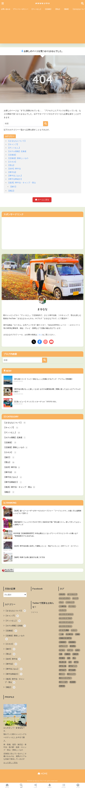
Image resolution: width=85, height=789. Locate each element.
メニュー (64, 787)
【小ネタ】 (12, 162)
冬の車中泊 (69, 634)
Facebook (37, 589)
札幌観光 (67, 654)
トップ (78, 787)
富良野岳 (72, 646)
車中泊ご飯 (62, 666)
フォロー (49, 787)
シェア (35, 787)
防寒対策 (62, 686)
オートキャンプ (72, 594)
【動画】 (66, 9)
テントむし (72, 606)
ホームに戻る (43, 200)
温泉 (68, 658)
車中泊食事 (72, 670)
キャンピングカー (64, 598)
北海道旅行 (62, 642)
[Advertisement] (42, 27)
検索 (21, 787)
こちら (39, 335)
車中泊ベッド (73, 666)
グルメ (61, 602)
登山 (74, 658)
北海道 (77, 634)
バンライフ (62, 610)
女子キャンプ (63, 646)
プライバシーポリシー (20, 9)
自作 (70, 662)
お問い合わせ (5, 9)
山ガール (70, 650)
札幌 (60, 654)
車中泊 (76, 662)
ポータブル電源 (64, 630)
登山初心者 (62, 662)
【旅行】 (13, 187)
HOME (43, 773)
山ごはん (62, 650)
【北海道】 (48, 9)
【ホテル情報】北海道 (17, 151)
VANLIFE (62, 594)
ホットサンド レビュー (66, 622)
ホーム (7, 787)
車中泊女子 (62, 670)
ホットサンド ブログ (65, 618)
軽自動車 (72, 682)
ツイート (34, 612)
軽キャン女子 (63, 682)
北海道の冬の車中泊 (65, 638)
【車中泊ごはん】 (15, 176)
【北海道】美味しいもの (18, 158)
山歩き (77, 650)
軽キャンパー (71, 674)
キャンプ (75, 598)
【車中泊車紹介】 (15, 179)
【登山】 (58, 9)
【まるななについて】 (17, 141)
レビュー (74, 630)
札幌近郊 (75, 654)
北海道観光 (72, 642)
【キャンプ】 (13, 144)
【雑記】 (11, 191)
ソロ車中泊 (62, 606)
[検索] (45, 123)
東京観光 (62, 658)
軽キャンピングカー (65, 678)
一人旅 (61, 634)
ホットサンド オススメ (66, 614)
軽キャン (62, 674)
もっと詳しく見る (10, 763)
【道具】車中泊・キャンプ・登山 (22, 183)
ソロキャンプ (70, 602)
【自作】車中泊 (14, 169)
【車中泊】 (12, 172)
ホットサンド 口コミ (65, 626)
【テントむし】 (36, 9)
